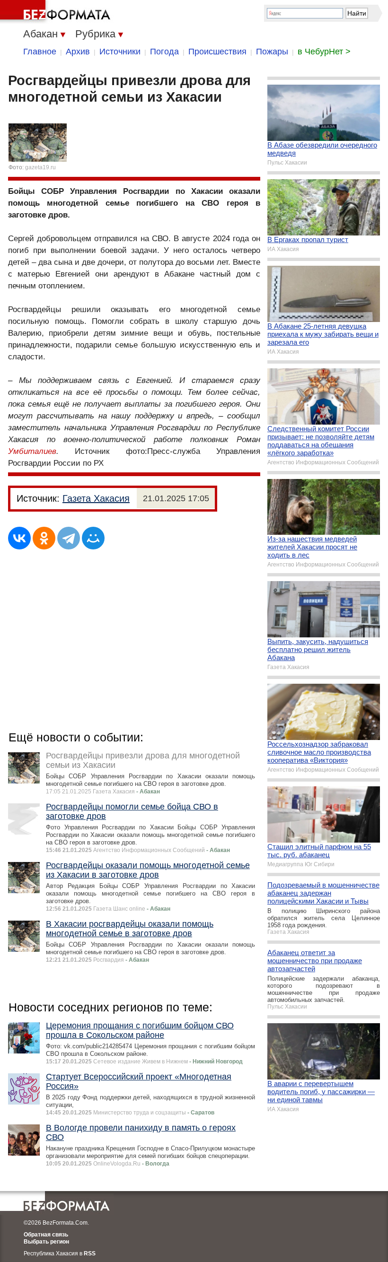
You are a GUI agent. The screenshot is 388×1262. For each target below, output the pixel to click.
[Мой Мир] (93, 538)
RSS (90, 1253)
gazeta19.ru (40, 167)
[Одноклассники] (44, 538)
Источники (120, 51)
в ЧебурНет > (324, 51)
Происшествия (217, 51)
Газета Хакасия (96, 498)
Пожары (272, 51)
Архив (78, 51)
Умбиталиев (32, 451)
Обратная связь (46, 1234)
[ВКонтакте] (19, 538)
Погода (164, 51)
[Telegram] (68, 538)
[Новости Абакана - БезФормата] (57, 12)
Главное (39, 51)
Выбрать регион (46, 1241)
